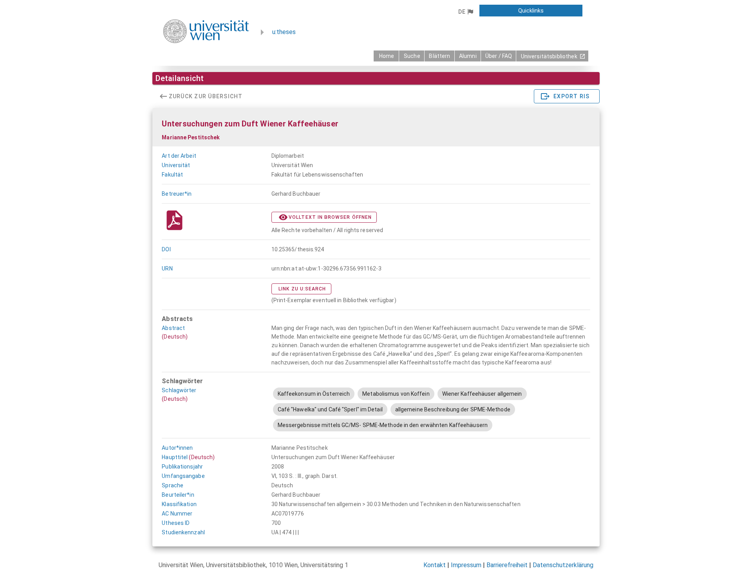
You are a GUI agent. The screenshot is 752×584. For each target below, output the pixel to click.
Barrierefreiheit (507, 565)
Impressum (466, 565)
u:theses (284, 32)
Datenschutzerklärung (563, 565)
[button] (465, 12)
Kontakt (434, 565)
